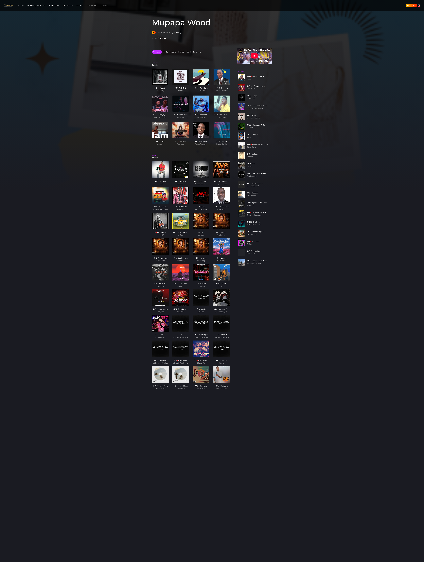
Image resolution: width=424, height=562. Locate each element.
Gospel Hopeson (254, 215)
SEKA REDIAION (254, 225)
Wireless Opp (160, 337)
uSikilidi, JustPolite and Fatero (180, 337)
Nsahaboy (201, 235)
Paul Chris (251, 89)
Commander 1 (222, 117)
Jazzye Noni (201, 117)
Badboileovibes (200, 184)
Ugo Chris (251, 98)
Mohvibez (160, 388)
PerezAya (221, 209)
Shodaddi (251, 254)
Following (197, 52)
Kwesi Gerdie (221, 144)
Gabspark (181, 184)
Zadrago (250, 137)
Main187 (180, 209)
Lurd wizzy (160, 91)
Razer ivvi (180, 117)
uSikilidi (221, 363)
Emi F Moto (252, 234)
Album (173, 52)
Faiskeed (180, 144)
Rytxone (250, 205)
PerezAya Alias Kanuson (222, 91)
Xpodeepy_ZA (221, 312)
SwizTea (160, 286)
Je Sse (180, 91)
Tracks (165, 52)
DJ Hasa (250, 128)
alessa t (160, 144)
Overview (157, 52)
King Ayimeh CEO (160, 209)
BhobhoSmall (253, 186)
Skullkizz (201, 91)
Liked (188, 52)
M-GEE (160, 184)
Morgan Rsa (252, 195)
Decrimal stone (253, 118)
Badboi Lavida (221, 388)
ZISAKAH (181, 312)
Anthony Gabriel (254, 263)
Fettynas (201, 286)
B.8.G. (249, 244)
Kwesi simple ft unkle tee (160, 117)
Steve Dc (201, 363)
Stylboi (250, 157)
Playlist (181, 52)
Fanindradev (252, 176)
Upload (412, 5)
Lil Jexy (181, 235)
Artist (249, 79)
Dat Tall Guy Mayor (255, 108)
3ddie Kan (201, 388)
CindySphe (251, 147)
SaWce (201, 312)
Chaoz (249, 166)
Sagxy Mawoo (221, 184)
